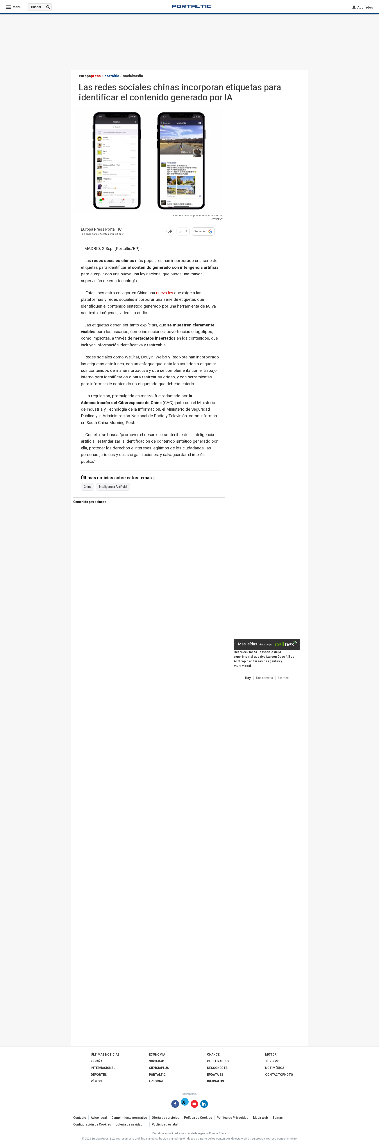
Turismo (272, 1061)
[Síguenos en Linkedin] (204, 1105)
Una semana (264, 678)
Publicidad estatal (165, 1124)
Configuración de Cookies (92, 1124)
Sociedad (156, 1061)
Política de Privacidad (232, 1117)
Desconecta (217, 1068)
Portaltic (157, 1074)
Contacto (79, 1117)
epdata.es (215, 1074)
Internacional (103, 1068)
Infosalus (215, 1081)
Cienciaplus (159, 1068)
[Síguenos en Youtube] (194, 1105)
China (87, 487)
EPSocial (156, 1081)
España (96, 1061)
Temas (277, 1117)
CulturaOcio (218, 1061)
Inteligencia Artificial (113, 487)
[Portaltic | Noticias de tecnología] (191, 6)
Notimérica (274, 1068)
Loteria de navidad (129, 1124)
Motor (271, 1054)
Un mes (283, 678)
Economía (157, 1054)
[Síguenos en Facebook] (175, 1105)
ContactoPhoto (279, 1074)
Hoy (248, 678)
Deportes (99, 1074)
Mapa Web (260, 1117)
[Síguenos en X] (184, 1105)
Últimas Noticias (105, 1054)
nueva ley (165, 293)
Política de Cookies (198, 1117)
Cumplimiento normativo (129, 1117)
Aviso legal (99, 1117)
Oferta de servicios (165, 1117)
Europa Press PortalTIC (101, 229)
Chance (213, 1054)
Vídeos (96, 1081)
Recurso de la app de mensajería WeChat (197, 215)
